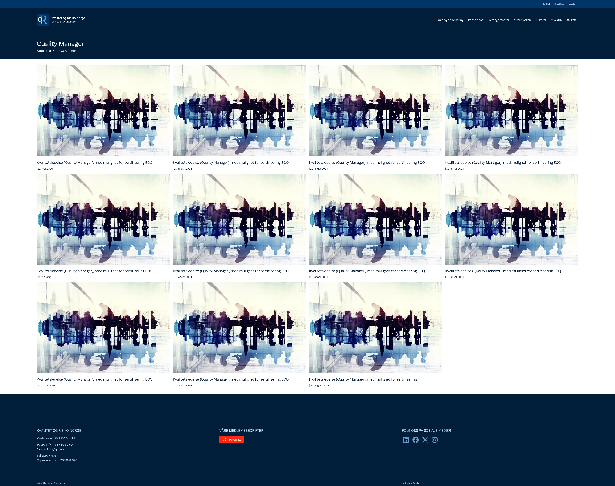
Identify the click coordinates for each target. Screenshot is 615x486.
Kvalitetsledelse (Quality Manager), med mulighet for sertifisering (363, 379)
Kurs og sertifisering (450, 20)
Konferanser (476, 20)
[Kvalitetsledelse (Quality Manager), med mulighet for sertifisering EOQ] (103, 110)
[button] (406, 440)
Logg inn (572, 4)
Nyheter (541, 20)
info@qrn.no (55, 449)
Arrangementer (499, 20)
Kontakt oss (559, 4)
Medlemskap (522, 20)
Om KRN (546, 4)
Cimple (416, 483)
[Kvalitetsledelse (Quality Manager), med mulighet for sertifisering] (375, 327)
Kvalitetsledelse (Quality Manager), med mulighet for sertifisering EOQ (94, 162)
